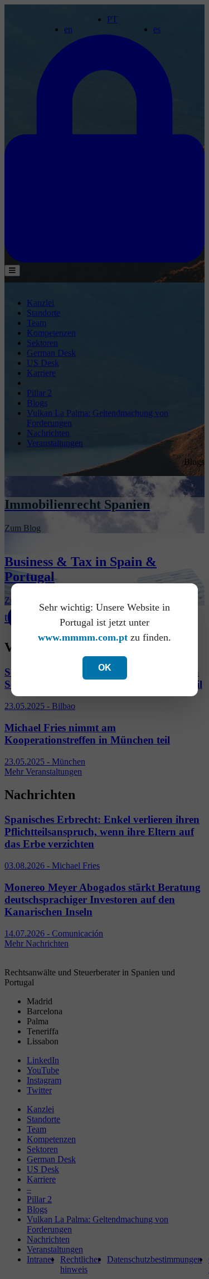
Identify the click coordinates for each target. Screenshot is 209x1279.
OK (104, 667)
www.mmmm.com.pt (83, 637)
